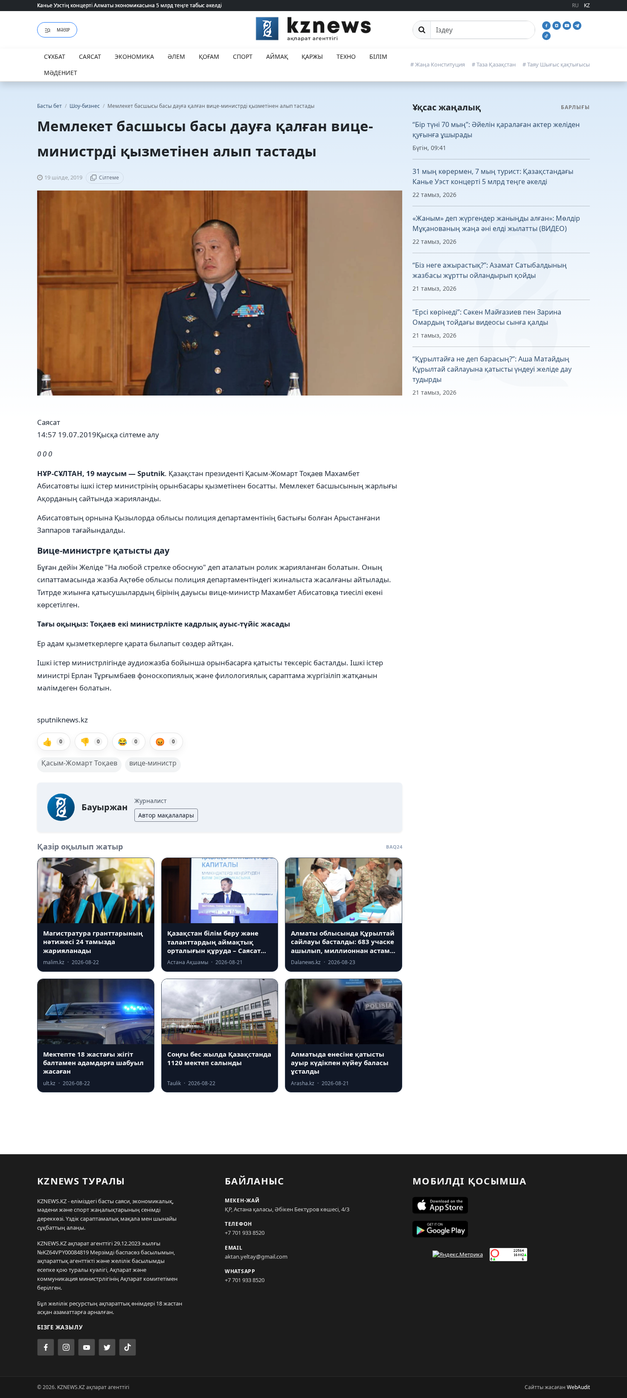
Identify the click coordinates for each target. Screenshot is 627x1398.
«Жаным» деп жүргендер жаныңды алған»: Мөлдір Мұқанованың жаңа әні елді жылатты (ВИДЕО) (496, 223)
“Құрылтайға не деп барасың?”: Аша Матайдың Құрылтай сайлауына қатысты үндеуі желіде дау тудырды (492, 369)
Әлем (176, 56)
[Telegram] (577, 24)
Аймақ (277, 56)
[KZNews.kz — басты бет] (313, 28)
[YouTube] (568, 24)
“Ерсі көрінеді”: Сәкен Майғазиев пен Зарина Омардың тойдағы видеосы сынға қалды (486, 317)
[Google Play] (501, 1229)
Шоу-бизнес (85, 106)
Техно (346, 56)
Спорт (243, 56)
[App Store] (501, 1205)
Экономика (134, 56)
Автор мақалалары (166, 815)
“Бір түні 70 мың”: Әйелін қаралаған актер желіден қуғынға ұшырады (496, 129)
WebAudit (578, 1387)
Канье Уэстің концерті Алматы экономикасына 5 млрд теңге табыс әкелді (129, 5)
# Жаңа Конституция (437, 64)
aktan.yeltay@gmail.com (256, 1256)
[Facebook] (547, 24)
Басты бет (49, 106)
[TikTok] (546, 35)
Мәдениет (60, 73)
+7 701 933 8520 (244, 1232)
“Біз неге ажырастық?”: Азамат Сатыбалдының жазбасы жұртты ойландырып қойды (489, 270)
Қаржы (312, 56)
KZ (587, 5)
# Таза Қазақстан (494, 64)
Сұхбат (54, 56)
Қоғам (209, 56)
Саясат (90, 56)
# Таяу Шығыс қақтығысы (556, 64)
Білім (378, 56)
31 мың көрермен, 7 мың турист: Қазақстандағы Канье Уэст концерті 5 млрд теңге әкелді (492, 176)
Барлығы (575, 107)
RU (575, 5)
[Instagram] (557, 24)
